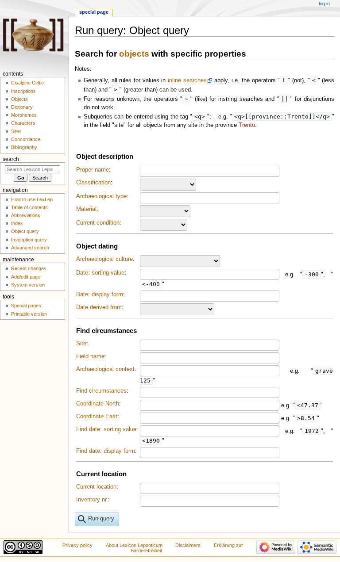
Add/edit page (25, 276)
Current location (96, 487)
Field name (90, 356)
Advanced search (30, 247)
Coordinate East (96, 416)
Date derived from (99, 307)
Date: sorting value (100, 273)
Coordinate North (97, 404)
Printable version (29, 314)
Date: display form (99, 294)
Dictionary (22, 107)
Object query (25, 231)
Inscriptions (23, 91)
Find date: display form (105, 451)
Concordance (25, 139)
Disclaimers (188, 545)
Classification (93, 183)
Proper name (92, 170)
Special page (93, 12)
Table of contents (29, 207)
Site (81, 343)
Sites (16, 131)
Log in (324, 3)
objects (134, 53)
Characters (23, 123)
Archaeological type (101, 196)
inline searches (187, 80)
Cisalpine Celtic (27, 82)
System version (28, 284)
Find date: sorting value (106, 429)
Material (86, 209)
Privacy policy (77, 545)
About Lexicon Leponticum (134, 545)
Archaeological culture (104, 259)
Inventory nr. (92, 500)
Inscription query (29, 239)
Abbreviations (25, 215)
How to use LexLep (32, 199)
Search (11, 159)
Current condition (98, 223)
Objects (19, 99)
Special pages (26, 305)
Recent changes (28, 268)
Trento (247, 125)
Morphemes (24, 115)
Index (17, 223)
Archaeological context (105, 369)
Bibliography (24, 147)
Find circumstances (101, 391)
